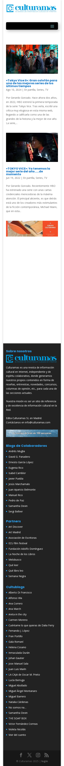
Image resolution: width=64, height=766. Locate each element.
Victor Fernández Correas (23, 723)
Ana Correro (16, 603)
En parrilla (29, 89)
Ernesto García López (21, 462)
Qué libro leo (16, 570)
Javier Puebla (16, 478)
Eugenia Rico (16, 467)
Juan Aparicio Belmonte (22, 489)
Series (40, 89)
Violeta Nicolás (17, 729)
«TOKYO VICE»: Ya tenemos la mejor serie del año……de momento (28, 171)
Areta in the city (17, 614)
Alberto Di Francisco (20, 592)
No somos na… (17, 707)
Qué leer (13, 565)
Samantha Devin (18, 506)
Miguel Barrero (17, 696)
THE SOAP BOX (17, 718)
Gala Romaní (16, 641)
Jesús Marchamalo (19, 484)
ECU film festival (18, 543)
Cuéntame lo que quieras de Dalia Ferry (31, 625)
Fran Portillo (16, 636)
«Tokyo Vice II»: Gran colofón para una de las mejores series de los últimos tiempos (31, 83)
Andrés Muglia (17, 451)
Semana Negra (17, 576)
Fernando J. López (19, 630)
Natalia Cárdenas (18, 702)
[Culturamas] (32, 363)
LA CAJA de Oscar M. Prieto (24, 674)
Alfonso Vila (15, 598)
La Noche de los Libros (22, 554)
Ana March (15, 608)
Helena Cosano (17, 647)
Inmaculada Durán (19, 652)
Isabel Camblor (17, 473)
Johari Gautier (16, 658)
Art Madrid (15, 532)
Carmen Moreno (18, 620)
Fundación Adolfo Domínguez (26, 548)
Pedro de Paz (16, 500)
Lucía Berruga (17, 680)
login (44, 761)
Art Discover (16, 526)
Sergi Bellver (16, 511)
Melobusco (15, 559)
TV (46, 89)
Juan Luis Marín (17, 669)
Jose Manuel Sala (18, 663)
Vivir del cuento (17, 734)
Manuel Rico (16, 495)
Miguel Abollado (18, 685)
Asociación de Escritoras (23, 537)
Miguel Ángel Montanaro (23, 691)
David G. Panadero (19, 456)
